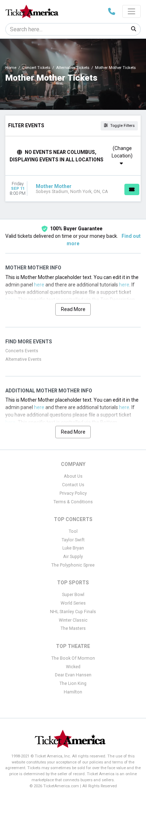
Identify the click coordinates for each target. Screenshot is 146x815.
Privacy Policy (73, 493)
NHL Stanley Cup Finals (73, 611)
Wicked (73, 666)
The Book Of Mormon (73, 658)
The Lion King (73, 683)
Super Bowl (73, 594)
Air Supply (73, 556)
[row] (73, 189)
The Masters (73, 628)
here (39, 285)
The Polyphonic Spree (73, 565)
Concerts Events (21, 350)
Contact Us (73, 484)
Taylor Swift (73, 539)
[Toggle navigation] (131, 11)
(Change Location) (122, 152)
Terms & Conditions (73, 501)
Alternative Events (23, 359)
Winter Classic (73, 620)
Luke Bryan (73, 548)
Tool (73, 531)
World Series (73, 603)
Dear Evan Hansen (73, 674)
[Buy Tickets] (131, 189)
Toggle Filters (122, 125)
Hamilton (73, 692)
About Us (73, 476)
